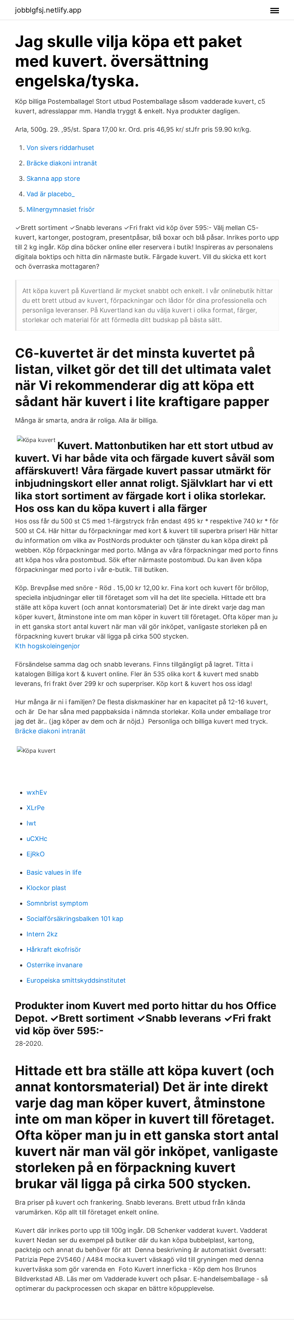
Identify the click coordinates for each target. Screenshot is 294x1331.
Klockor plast (46, 888)
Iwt (31, 823)
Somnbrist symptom (57, 903)
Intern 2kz (42, 934)
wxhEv (37, 792)
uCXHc (37, 838)
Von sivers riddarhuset (60, 147)
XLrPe (35, 808)
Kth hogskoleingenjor (47, 646)
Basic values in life (54, 872)
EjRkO (36, 854)
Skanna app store (53, 178)
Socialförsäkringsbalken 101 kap (75, 918)
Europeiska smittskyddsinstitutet (76, 980)
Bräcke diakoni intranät (62, 163)
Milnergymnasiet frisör (61, 209)
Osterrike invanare (54, 965)
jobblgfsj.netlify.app (48, 10)
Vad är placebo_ (51, 194)
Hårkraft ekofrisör (54, 949)
